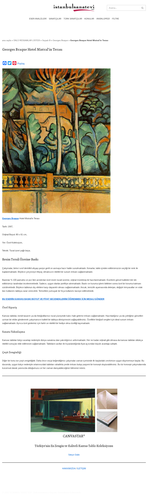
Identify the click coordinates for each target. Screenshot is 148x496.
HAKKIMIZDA (68, 468)
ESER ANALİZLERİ (38, 19)
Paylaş (21, 63)
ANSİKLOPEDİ (103, 19)
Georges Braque (60, 40)
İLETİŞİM (81, 468)
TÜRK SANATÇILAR (73, 19)
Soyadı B (46, 40)
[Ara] (142, 8)
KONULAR (89, 19)
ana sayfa (6, 40)
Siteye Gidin (74, 454)
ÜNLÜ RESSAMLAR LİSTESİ (26, 40)
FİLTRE (115, 19)
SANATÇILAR (55, 19)
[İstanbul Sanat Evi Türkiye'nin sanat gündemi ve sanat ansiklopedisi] (74, 8)
